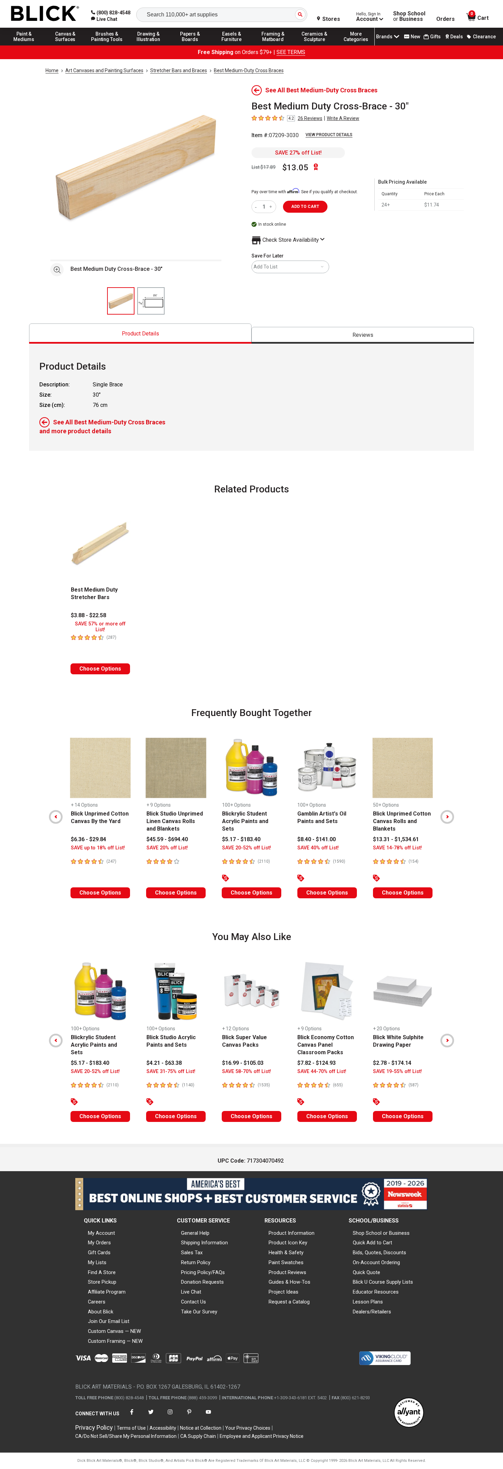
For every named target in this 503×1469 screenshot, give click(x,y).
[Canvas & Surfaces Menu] (65, 45)
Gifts (435, 36)
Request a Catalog (289, 1302)
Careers (96, 1302)
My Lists (97, 1262)
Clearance (484, 36)
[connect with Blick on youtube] (208, 1416)
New (415, 36)
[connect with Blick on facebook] (132, 1416)
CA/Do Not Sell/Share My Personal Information (126, 1436)
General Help (195, 1233)
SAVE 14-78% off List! (397, 848)
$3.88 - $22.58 (88, 615)
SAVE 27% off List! (298, 152)
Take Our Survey (199, 1312)
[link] (104, 19)
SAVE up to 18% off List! (98, 848)
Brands (384, 36)
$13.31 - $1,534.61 (396, 839)
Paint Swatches (286, 1262)
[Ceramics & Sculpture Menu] (314, 45)
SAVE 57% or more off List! (100, 627)
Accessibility (163, 1428)
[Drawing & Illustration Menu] (148, 45)
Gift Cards (99, 1252)
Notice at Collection (200, 1428)
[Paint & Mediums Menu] (24, 45)
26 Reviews (310, 118)
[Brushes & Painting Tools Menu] (107, 45)
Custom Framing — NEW (115, 1341)
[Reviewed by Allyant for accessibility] (409, 1413)
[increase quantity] (271, 206)
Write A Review (343, 118)
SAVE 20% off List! (167, 848)
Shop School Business (409, 16)
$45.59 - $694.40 (167, 839)
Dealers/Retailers (372, 1312)
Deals (456, 36)
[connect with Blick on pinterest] (189, 1416)
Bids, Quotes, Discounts (379, 1252)
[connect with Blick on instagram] (170, 1416)
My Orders (99, 1243)
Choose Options (100, 668)
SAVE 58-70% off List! (246, 1071)
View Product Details (329, 134)
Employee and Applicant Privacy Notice (262, 1436)
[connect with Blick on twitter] (151, 1416)
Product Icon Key (288, 1243)
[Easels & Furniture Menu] (231, 45)
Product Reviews (287, 1272)
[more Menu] (356, 45)
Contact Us (193, 1302)
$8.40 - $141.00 (316, 839)
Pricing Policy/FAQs (203, 1272)
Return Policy (195, 1262)
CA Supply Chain (198, 1436)
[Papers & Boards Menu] (190, 45)
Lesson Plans (368, 1302)
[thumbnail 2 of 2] (151, 301)
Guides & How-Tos (289, 1282)
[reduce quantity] (257, 206)
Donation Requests (202, 1282)
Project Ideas (283, 1292)
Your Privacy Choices (247, 1428)
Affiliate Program (107, 1292)
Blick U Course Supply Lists (383, 1282)
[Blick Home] (45, 13)
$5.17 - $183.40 (241, 839)
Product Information (291, 1233)
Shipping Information (204, 1243)
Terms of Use (131, 1428)
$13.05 (295, 167)
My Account (101, 1233)
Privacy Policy (94, 1427)
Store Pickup (102, 1282)
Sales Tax (192, 1252)
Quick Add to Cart (372, 1243)
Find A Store (102, 1272)
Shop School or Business (381, 1233)
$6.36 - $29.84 (88, 839)
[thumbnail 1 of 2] (120, 301)
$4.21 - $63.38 (164, 1063)
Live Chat (191, 1292)
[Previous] (56, 817)
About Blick (100, 1312)
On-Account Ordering (376, 1262)
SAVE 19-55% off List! (397, 1071)
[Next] (447, 817)
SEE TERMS (290, 52)
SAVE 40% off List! (318, 848)
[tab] (140, 333)
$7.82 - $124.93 (316, 1063)
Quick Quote (366, 1272)
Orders (445, 19)
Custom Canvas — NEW (114, 1331)
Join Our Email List (108, 1321)
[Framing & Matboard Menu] (273, 45)
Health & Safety (286, 1252)
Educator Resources (376, 1292)
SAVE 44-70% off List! (321, 1071)
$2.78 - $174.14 (392, 1063)
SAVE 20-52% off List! (246, 848)
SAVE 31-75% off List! (170, 1071)
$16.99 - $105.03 (242, 1063)
